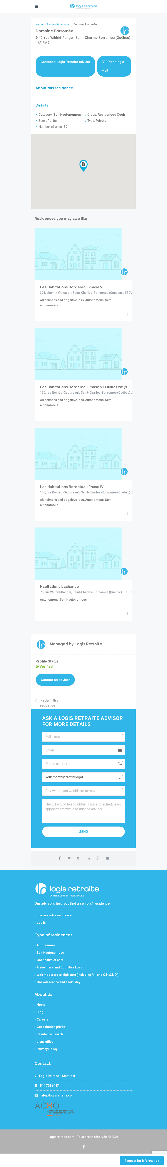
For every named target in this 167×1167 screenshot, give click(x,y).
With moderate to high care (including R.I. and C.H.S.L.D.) (78, 974)
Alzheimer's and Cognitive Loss (59, 967)
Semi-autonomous (50, 952)
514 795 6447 (49, 1085)
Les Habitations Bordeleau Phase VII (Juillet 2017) (83, 387)
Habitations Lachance (59, 587)
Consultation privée (51, 1027)
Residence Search (50, 1034)
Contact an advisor (55, 680)
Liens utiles (45, 1041)
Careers (42, 1019)
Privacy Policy (47, 1049)
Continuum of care (50, 960)
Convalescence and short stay (58, 982)
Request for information (141, 1160)
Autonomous (46, 945)
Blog (40, 1012)
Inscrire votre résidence (54, 915)
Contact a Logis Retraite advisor (65, 62)
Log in (41, 922)
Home (41, 1004)
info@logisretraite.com (57, 1095)
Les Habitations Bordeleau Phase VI (71, 287)
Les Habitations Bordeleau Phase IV (72, 487)
